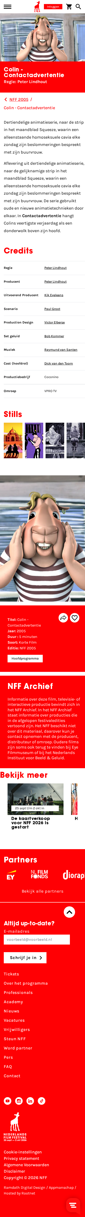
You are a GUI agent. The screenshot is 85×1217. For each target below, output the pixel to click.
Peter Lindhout (55, 268)
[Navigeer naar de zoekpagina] (78, 6)
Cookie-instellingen (23, 1152)
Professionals (18, 992)
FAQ (8, 1066)
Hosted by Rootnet (19, 1193)
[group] (36, 808)
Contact (12, 1075)
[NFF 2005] (6, 99)
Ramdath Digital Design (24, 1187)
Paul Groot (52, 309)
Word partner (18, 1048)
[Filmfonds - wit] (32, 875)
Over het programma (26, 983)
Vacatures (14, 1020)
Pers (8, 1057)
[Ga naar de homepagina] (37, 6)
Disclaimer (14, 1171)
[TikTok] (41, 1101)
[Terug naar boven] (69, 912)
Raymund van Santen (60, 350)
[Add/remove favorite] (74, 618)
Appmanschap (61, 1187)
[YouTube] (7, 1101)
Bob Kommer (54, 336)
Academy (13, 1001)
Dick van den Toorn (58, 363)
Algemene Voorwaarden (26, 1164)
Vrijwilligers (17, 1029)
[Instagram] (19, 1101)
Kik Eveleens (53, 295)
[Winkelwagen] (69, 6)
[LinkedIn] (30, 1101)
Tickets (11, 974)
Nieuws (11, 1011)
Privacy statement (21, 1158)
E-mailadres (17, 931)
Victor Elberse (54, 322)
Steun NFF (15, 1038)
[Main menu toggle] (7, 7)
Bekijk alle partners (43, 891)
